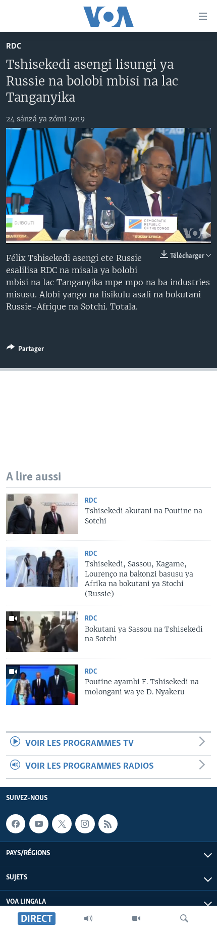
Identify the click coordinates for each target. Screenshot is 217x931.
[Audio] (88, 918)
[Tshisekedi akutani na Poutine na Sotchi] (42, 514)
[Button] (25, 350)
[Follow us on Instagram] (84, 823)
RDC (13, 46)
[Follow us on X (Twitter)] (61, 823)
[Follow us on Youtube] (38, 823)
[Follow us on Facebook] (15, 823)
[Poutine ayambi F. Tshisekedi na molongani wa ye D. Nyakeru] (42, 684)
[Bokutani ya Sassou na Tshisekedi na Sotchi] (42, 631)
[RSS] (108, 823)
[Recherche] (184, 918)
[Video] (136, 918)
